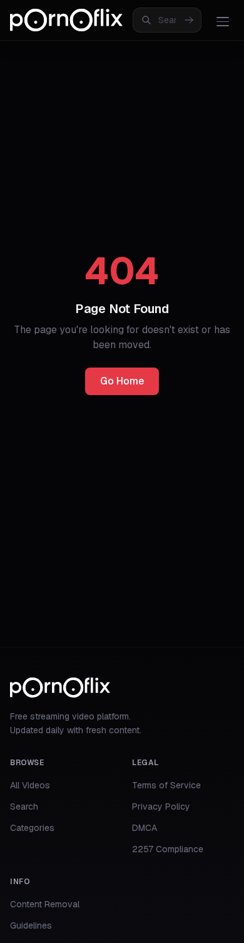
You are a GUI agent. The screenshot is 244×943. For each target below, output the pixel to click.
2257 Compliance (167, 849)
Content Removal (44, 904)
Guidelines (31, 925)
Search (24, 806)
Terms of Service (166, 785)
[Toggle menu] (222, 21)
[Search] (188, 20)
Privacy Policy (161, 806)
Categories (32, 827)
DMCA (144, 827)
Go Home (122, 381)
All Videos (30, 785)
